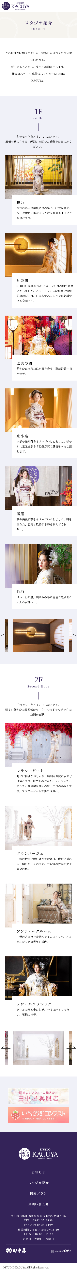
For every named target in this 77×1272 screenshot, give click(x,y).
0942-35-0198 (43, 1220)
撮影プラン (38, 1193)
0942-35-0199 (43, 1225)
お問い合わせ (38, 1204)
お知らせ (38, 1172)
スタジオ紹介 (38, 1182)
